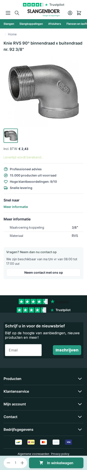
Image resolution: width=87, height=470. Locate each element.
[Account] (70, 12)
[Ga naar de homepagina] (43, 12)
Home (12, 34)
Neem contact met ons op (43, 272)
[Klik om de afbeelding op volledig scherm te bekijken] (43, 91)
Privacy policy (60, 454)
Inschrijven (67, 350)
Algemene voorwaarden (33, 454)
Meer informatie (16, 207)
